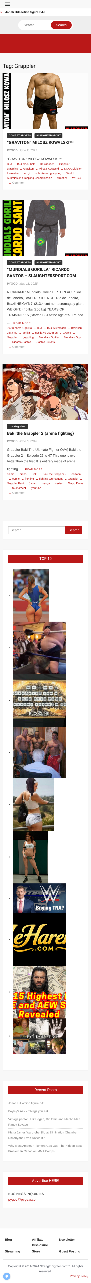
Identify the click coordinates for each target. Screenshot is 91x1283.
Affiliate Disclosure (40, 1242)
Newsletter (67, 1239)
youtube (36, 488)
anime (10, 474)
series (59, 483)
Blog (8, 1239)
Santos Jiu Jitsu (46, 342)
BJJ (9, 164)
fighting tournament (51, 478)
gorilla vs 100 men (46, 332)
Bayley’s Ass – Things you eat (28, 1111)
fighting (29, 478)
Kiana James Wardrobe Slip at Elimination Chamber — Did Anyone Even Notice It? (44, 1135)
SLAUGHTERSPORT (48, 135)
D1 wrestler (47, 164)
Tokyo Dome (75, 483)
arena (23, 474)
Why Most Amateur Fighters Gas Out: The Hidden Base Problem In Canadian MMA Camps (45, 1148)
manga (46, 483)
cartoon (76, 474)
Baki (34, 474)
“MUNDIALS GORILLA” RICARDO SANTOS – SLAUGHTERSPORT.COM (41, 272)
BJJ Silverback (56, 327)
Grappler (64, 164)
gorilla (26, 332)
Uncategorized (17, 426)
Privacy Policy (79, 1276)
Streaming (12, 1251)
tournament (19, 488)
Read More (22, 323)
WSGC (76, 177)
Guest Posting (69, 1251)
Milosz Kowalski (49, 168)
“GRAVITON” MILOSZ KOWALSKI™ (40, 142)
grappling (28, 337)
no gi (27, 173)
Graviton (28, 168)
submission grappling (48, 173)
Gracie (67, 332)
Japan (32, 483)
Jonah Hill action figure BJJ (25, 12)
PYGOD (12, 150)
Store (36, 1251)
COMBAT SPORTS (20, 135)
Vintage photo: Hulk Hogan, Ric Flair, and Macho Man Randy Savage (44, 1121)
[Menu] (7, 4)
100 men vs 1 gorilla (19, 327)
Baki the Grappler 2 (54, 474)
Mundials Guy (72, 337)
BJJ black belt (26, 164)
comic (16, 478)
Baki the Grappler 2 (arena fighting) (40, 433)
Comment (18, 182)
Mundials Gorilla (49, 337)
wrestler (62, 177)
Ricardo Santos (21, 342)
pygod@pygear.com (23, 1199)
